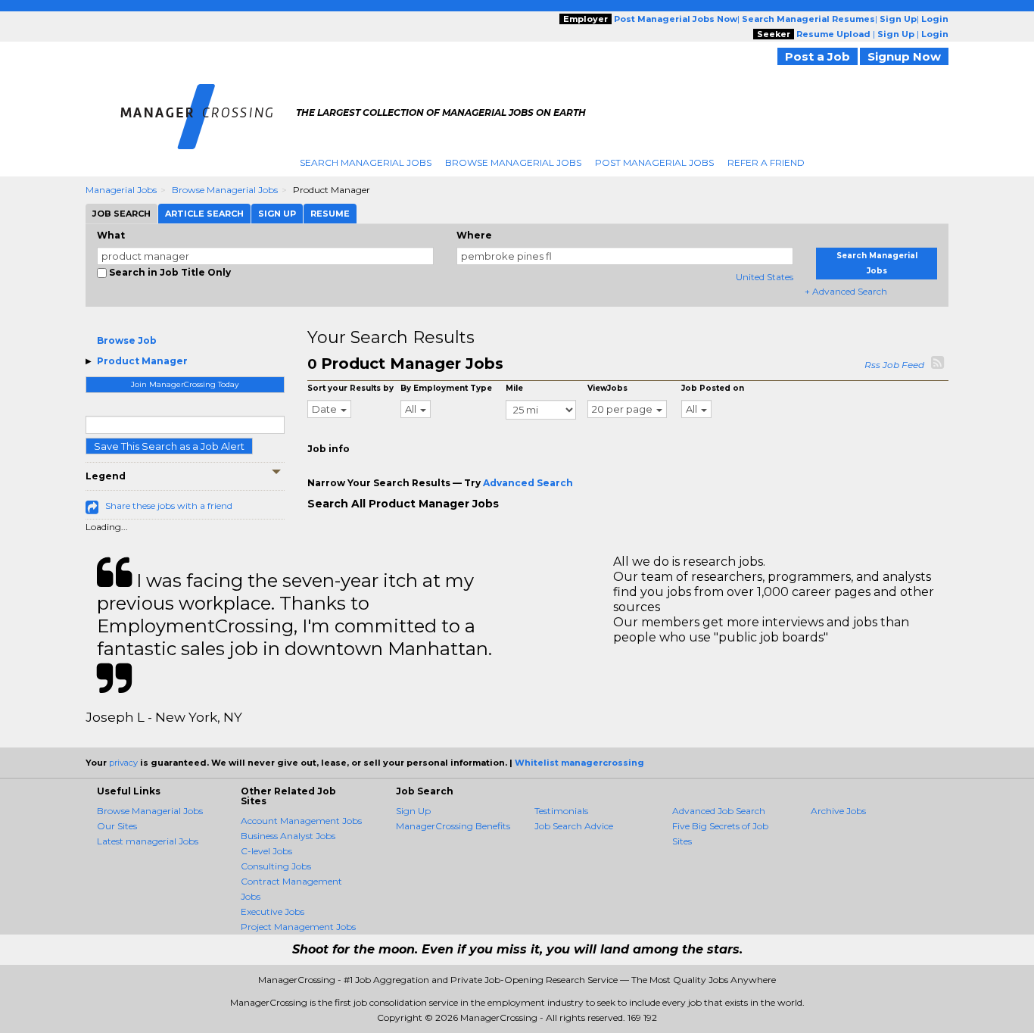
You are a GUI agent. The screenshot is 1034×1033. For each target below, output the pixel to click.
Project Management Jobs (298, 926)
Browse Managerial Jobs (513, 162)
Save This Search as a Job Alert (169, 446)
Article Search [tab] (204, 213)
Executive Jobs (272, 911)
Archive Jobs (838, 810)
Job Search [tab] (121, 213)
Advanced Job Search (718, 810)
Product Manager (142, 361)
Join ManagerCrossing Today (184, 384)
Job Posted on (712, 388)
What (111, 235)
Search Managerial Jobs (365, 162)
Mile (514, 388)
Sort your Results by (350, 388)
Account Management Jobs (301, 820)
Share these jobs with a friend (168, 505)
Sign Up (413, 810)
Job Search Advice (573, 826)
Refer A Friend (766, 162)
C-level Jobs (266, 851)
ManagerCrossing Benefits (453, 826)
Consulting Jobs (276, 866)
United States (764, 276)
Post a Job (817, 56)
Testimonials (561, 810)
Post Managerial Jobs (654, 162)
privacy (123, 762)
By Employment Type (446, 388)
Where (474, 235)
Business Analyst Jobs (288, 835)
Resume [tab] (330, 213)
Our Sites (117, 826)
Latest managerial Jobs (147, 841)
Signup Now (904, 56)
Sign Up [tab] (277, 213)
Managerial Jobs (121, 189)
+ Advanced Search (846, 291)
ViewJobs (607, 388)
